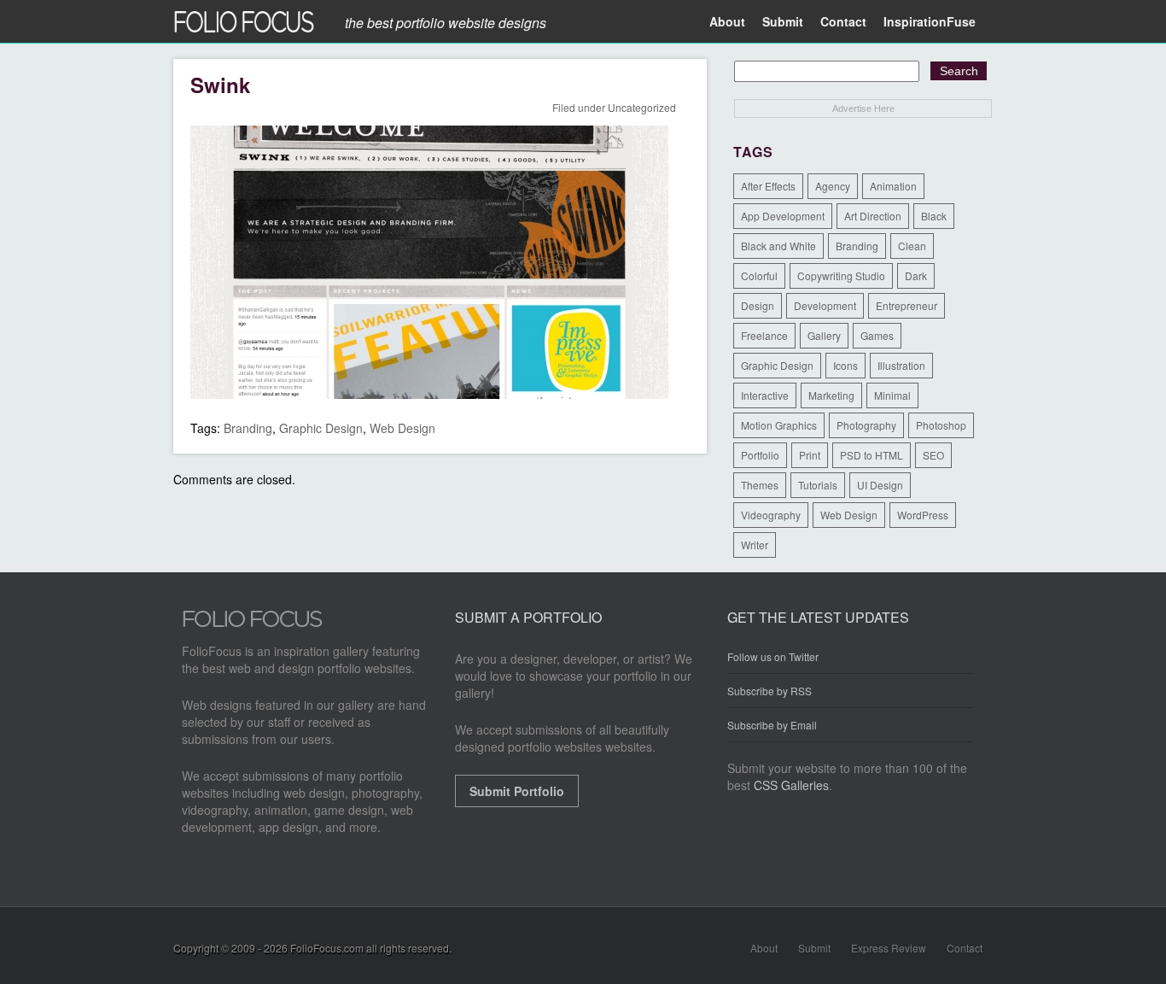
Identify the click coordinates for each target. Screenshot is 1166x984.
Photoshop (941, 425)
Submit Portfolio (516, 791)
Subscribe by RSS (769, 690)
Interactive (765, 395)
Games (877, 335)
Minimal (892, 395)
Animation (893, 186)
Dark (916, 275)
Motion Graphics (779, 425)
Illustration (901, 365)
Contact (843, 21)
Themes (759, 484)
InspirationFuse (929, 21)
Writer (754, 544)
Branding (248, 427)
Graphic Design (321, 427)
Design (757, 305)
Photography (866, 425)
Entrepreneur (906, 305)
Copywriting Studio (841, 275)
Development (825, 305)
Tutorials (817, 484)
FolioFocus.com (327, 947)
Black (934, 215)
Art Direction (872, 215)
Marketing (831, 395)
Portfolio (760, 455)
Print (809, 455)
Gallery (824, 335)
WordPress (922, 514)
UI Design (880, 484)
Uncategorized (642, 107)
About (727, 21)
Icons (845, 365)
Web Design (402, 427)
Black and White (778, 245)
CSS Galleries (791, 785)
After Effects (768, 186)
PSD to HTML (871, 455)
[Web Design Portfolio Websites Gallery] (253, 623)
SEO (933, 455)
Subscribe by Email (772, 725)
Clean (912, 245)
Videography (771, 514)
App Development (783, 215)
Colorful (759, 275)
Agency (832, 186)
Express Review (888, 947)
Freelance (764, 335)
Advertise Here (863, 108)
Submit (782, 21)
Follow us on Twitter (773, 657)
